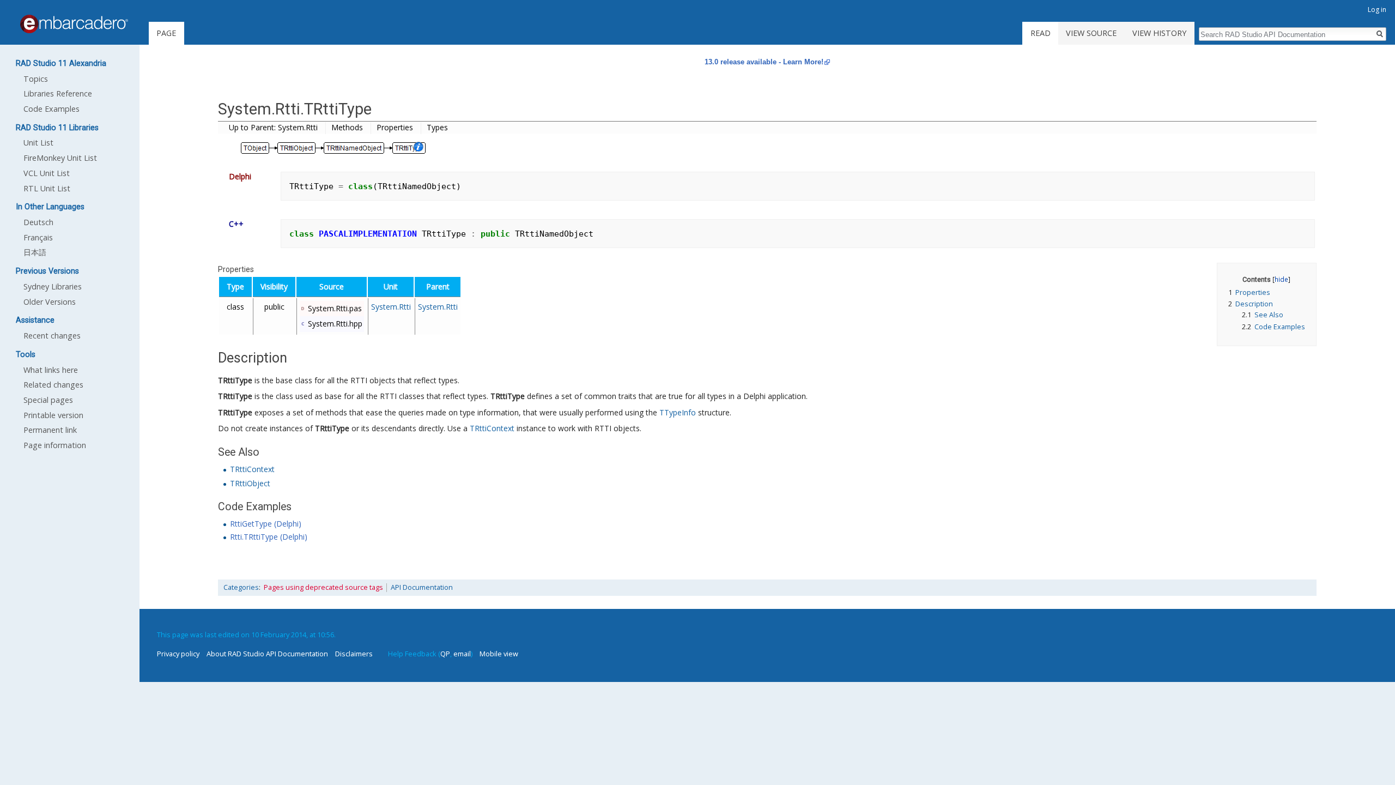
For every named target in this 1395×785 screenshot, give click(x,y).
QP (445, 654)
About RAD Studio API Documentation (267, 654)
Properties (395, 127)
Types (437, 127)
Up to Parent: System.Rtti (273, 127)
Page (166, 33)
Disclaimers (354, 654)
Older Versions (49, 302)
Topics (35, 79)
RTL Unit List (46, 188)
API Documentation (422, 587)
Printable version (53, 415)
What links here (50, 370)
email (462, 654)
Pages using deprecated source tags (323, 587)
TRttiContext (492, 428)
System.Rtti (391, 306)
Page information (54, 445)
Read (1040, 33)
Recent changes (52, 335)
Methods (347, 127)
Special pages (48, 400)
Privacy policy (178, 654)
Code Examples (51, 109)
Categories (241, 587)
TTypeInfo (677, 412)
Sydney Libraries (52, 286)
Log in (1377, 9)
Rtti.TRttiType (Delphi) (268, 537)
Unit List (38, 142)
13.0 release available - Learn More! (764, 62)
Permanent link (50, 430)
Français (38, 237)
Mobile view (499, 654)
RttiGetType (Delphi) (265, 523)
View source (1091, 33)
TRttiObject (250, 483)
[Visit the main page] (74, 24)
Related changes (53, 384)
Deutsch (38, 222)
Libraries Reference (57, 93)
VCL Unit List (46, 173)
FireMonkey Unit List (60, 158)
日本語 (34, 252)
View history (1159, 33)
